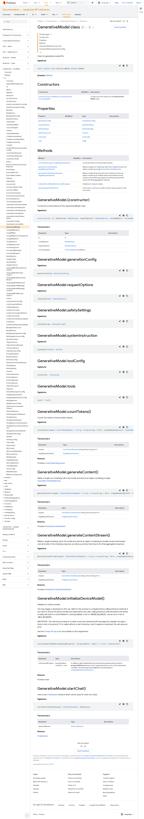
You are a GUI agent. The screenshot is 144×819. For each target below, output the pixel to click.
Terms (35, 814)
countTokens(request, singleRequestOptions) (54, 163)
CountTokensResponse (54, 463)
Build (25, 3)
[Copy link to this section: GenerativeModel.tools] (77, 386)
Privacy (41, 814)
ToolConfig (86, 137)
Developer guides (39, 778)
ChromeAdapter (71, 250)
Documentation (11, 9)
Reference (67, 14)
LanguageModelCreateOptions (82, 670)
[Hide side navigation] (27, 815)
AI (33, 14)
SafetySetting (87, 129)
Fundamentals (19, 14)
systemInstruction (44, 133)
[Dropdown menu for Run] (39, 2)
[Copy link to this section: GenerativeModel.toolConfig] (87, 361)
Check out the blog (74, 778)
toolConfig (42, 137)
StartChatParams (77, 726)
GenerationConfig (88, 121)
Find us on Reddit (74, 782)
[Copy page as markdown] (90, 27)
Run (35, 3)
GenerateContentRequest (71, 513)
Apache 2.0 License (53, 758)
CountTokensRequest (70, 449)
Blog (116, 3)
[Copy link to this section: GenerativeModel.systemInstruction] (99, 335)
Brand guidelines (109, 792)
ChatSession (95, 188)
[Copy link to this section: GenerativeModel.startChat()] (88, 688)
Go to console (127, 3)
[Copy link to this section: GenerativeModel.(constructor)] (91, 200)
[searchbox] (15, 21)
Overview (6, 14)
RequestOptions (88, 125)
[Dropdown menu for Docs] (51, 2)
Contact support (109, 778)
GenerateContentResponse (111, 169)
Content (85, 133)
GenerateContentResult (55, 526)
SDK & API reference (40, 782)
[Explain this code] (120, 65)
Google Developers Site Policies (84, 758)
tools (40, 141)
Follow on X (72, 785)
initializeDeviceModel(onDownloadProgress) (54, 184)
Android (61, 805)
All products (114, 805)
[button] (13, 35)
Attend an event (74, 792)
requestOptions (44, 125)
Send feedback (120, 27)
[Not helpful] (127, 21)
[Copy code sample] (127, 65)
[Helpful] (124, 21)
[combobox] (77, 3)
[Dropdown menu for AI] (36, 14)
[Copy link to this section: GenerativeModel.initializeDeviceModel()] (106, 598)
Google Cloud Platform (97, 805)
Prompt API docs (51, 631)
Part (95, 449)
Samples (78, 14)
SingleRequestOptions (71, 453)
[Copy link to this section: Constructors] (61, 84)
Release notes (108, 789)
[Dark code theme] (123, 65)
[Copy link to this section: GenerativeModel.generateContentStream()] (112, 535)
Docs (46, 3)
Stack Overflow (108, 782)
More (58, 3)
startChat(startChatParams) (48, 188)
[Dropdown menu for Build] (29, 2)
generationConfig (44, 121)
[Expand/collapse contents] (51, 34)
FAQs (105, 796)
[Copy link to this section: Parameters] (52, 227)
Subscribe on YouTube (75, 789)
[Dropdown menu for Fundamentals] (27, 14)
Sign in (138, 3)
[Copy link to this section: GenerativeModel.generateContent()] (100, 472)
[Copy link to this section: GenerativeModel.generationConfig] (98, 259)
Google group (108, 785)
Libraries (36, 789)
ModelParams (70, 242)
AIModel (48, 75)
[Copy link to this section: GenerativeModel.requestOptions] (95, 285)
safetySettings (43, 129)
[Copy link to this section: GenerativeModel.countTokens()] (93, 412)
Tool (83, 141)
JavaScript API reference (36, 9)
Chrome (71, 805)
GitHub (35, 792)
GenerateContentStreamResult (58, 589)
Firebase (40, 21)
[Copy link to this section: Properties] (57, 108)
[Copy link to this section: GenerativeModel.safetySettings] (93, 310)
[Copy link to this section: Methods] (54, 151)
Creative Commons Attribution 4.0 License (97, 756)
